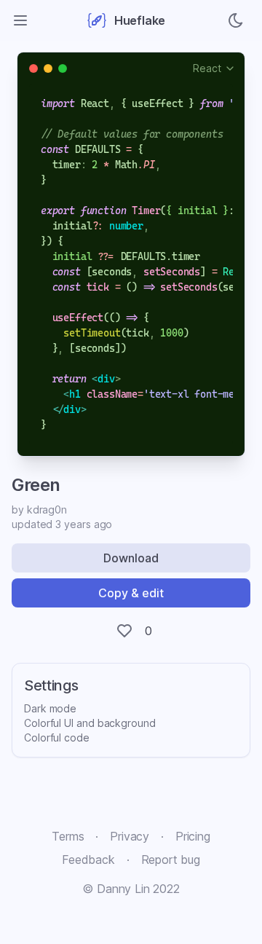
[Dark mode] (235, 20)
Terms (68, 836)
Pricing (192, 836)
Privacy (129, 836)
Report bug (170, 859)
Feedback (88, 859)
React (207, 68)
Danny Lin (123, 888)
